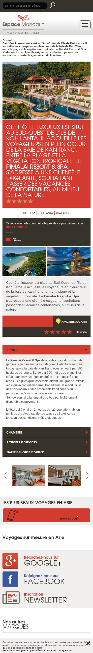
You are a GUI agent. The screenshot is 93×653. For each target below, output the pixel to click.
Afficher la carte (74, 321)
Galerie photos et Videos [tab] (25, 452)
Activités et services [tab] (21, 442)
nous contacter (17, 227)
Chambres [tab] (14, 432)
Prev (5, 475)
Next (87, 475)
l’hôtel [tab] (11, 349)
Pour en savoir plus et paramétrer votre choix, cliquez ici (37, 650)
